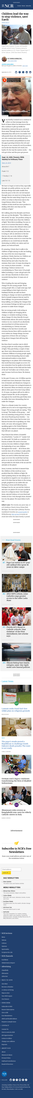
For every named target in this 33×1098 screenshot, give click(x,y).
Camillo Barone (6, 751)
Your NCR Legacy (7, 996)
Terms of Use (16, 1085)
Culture (4, 943)
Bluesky (11, 1080)
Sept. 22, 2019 (6, 163)
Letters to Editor (7, 1038)
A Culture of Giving (8, 990)
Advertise (5, 976)
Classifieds (5, 970)
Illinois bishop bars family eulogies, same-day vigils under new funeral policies (18, 665)
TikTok (26, 1080)
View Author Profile (12, 60)
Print (30, 72)
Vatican (4, 940)
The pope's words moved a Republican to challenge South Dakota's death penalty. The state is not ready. (16, 744)
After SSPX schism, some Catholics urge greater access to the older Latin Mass (17, 597)
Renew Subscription (8, 1009)
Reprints (4, 1044)
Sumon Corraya (6, 818)
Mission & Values (7, 1055)
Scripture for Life (7, 952)
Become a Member (7, 987)
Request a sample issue (9, 1022)
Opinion (4, 946)
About (3, 1052)
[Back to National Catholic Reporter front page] (9, 6)
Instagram (23, 1080)
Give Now (5, 984)
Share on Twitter (23, 72)
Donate (19, 5)
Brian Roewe (5, 714)
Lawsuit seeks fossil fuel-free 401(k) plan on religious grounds (16, 710)
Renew (23, 5)
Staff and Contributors (9, 1061)
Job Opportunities (7, 1035)
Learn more (25, 65)
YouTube (20, 1080)
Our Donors (5, 999)
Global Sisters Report (8, 963)
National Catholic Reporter (4, 1074)
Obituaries (5, 973)
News (3, 738)
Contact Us (5, 1029)
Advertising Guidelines (7, 1085)
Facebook (17, 1080)
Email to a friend (27, 72)
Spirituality (5, 22)
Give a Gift (5, 1012)
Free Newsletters (7, 1015)
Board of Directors (7, 1064)
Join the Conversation (7, 64)
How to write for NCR (8, 1032)
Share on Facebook (20, 72)
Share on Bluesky (16, 72)
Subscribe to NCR (7, 1006)
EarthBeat (5, 960)
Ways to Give (6, 993)
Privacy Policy (6, 1058)
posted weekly (22, 512)
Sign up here (15, 514)
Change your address (8, 1041)
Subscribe (28, 5)
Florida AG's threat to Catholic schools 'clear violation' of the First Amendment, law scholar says (17, 631)
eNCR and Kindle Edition (9, 1019)
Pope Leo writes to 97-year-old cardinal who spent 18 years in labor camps (19, 565)
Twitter (14, 1080)
